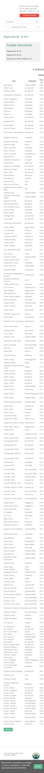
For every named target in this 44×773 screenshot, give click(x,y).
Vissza (8, 729)
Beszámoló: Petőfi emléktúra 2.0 (19, 59)
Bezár (38, 766)
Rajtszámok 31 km (14, 51)
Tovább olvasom (29, 15)
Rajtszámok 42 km (14, 55)
